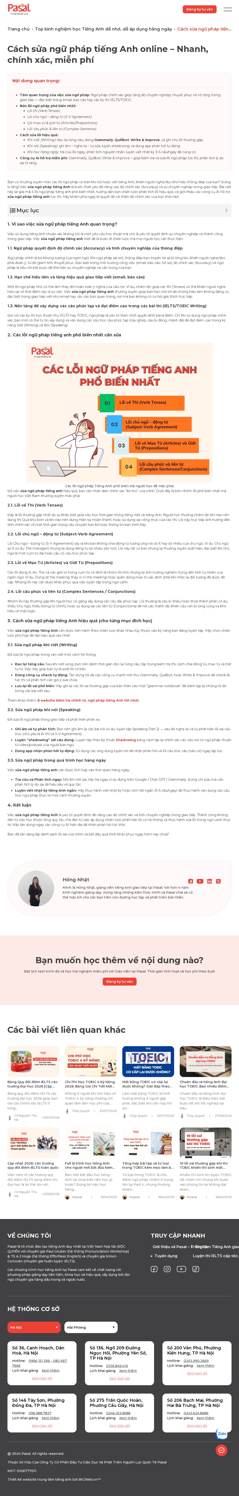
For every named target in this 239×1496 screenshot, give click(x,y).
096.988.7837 (40, 1413)
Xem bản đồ (42, 1378)
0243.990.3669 (196, 1361)
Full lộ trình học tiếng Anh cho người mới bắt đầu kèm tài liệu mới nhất (88, 1167)
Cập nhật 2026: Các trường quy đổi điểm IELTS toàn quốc (33, 1165)
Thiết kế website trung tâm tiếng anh (39, 1479)
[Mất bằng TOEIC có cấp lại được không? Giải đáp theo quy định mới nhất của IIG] (148, 1061)
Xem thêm (50, 1370)
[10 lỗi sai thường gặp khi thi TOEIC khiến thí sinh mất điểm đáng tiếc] (206, 1143)
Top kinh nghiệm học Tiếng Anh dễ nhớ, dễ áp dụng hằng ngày (103, 29)
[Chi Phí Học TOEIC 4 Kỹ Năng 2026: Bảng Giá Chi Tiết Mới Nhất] (91, 1061)
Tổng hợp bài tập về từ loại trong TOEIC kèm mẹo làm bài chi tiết (148, 1167)
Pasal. (26, 1454)
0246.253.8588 (118, 1413)
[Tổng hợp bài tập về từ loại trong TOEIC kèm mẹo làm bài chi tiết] (148, 1143)
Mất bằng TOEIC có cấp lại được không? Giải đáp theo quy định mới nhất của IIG (146, 1086)
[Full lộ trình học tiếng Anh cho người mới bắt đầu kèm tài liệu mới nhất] (91, 1143)
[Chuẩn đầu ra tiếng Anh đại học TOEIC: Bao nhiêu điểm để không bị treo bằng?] (206, 1061)
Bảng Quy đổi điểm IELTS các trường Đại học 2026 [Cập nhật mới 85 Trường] (32, 1086)
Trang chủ (18, 29)
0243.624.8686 (196, 1413)
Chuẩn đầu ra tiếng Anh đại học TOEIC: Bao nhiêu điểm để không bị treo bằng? (203, 1086)
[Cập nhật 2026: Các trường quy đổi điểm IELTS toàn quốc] (33, 1143)
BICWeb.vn (88, 1479)
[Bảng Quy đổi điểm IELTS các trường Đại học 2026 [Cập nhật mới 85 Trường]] (33, 1061)
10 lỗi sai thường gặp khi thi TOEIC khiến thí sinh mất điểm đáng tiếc (204, 1167)
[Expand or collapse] (226, 210)
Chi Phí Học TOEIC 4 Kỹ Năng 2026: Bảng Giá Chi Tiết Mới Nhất (90, 1086)
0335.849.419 (117, 1366)
